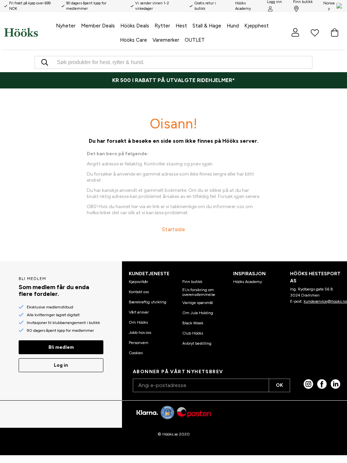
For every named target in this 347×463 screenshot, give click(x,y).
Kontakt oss (139, 291)
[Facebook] (322, 384)
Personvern (138, 342)
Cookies (136, 352)
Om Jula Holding (197, 312)
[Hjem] (21, 32)
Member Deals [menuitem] (98, 26)
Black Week (192, 323)
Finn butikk (192, 281)
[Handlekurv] (334, 32)
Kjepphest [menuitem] (256, 26)
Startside (173, 229)
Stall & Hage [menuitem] (206, 26)
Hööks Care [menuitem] (133, 40)
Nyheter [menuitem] (66, 26)
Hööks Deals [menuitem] (134, 26)
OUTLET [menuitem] (195, 40)
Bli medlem (61, 347)
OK (279, 385)
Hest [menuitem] (181, 26)
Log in (61, 365)
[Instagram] (308, 384)
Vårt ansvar (139, 312)
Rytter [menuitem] (162, 26)
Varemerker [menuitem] (165, 40)
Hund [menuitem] (233, 26)
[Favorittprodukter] (314, 32)
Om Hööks (138, 322)
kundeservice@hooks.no (325, 301)
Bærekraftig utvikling (147, 302)
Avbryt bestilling (196, 343)
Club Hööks (192, 333)
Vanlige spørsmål (197, 302)
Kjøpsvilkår (138, 281)
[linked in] (335, 384)
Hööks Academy (247, 281)
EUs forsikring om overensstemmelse (198, 292)
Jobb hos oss (140, 332)
